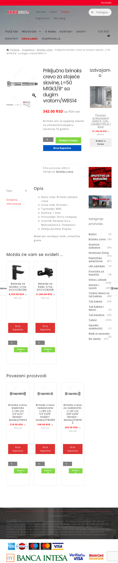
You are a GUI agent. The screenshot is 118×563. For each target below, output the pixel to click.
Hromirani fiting (99, 252)
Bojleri (93, 234)
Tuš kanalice (96, 314)
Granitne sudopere (94, 246)
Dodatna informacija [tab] (13, 201)
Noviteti (11, 38)
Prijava (65, 11)
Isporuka (41, 11)
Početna (15, 49)
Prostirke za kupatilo (96, 273)
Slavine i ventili (94, 286)
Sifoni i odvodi (97, 279)
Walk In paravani (99, 333)
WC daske (95, 338)
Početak (11, 31)
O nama (50, 31)
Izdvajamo (30, 38)
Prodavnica (28, 49)
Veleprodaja (51, 38)
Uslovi (53, 11)
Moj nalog (59, 18)
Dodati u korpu (68, 140)
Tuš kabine (95, 301)
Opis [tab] (9, 190)
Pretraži (92, 12)
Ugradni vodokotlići (95, 327)
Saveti (81, 31)
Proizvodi (29, 31)
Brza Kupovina (62, 148)
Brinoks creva (44, 49)
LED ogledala (97, 266)
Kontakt (106, 2)
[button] (34, 85)
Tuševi (93, 319)
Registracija (42, 18)
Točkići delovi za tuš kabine (99, 295)
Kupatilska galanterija (96, 259)
